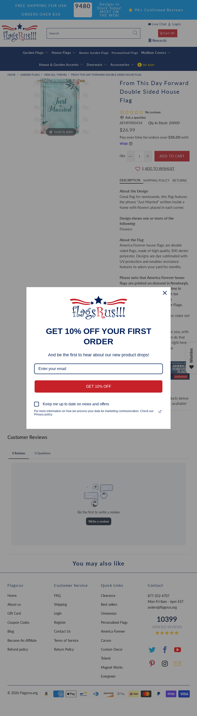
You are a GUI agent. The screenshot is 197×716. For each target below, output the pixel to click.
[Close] (165, 293)
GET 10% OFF (98, 386)
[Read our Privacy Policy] (160, 411)
